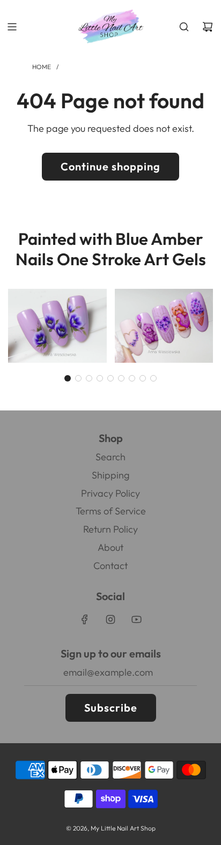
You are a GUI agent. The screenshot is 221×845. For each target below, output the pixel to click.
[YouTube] (136, 619)
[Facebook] (85, 619)
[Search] (184, 27)
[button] (67, 378)
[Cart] (207, 27)
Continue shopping (110, 166)
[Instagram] (110, 619)
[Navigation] (12, 27)
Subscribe (110, 707)
